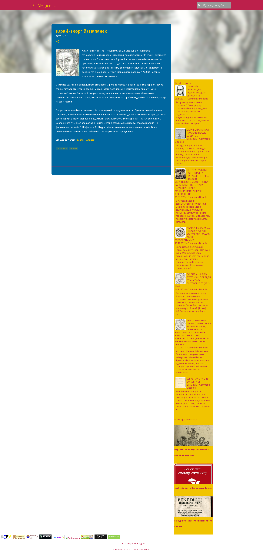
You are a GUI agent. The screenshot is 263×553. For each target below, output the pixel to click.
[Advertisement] (111, 198)
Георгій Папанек (85, 139)
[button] (57, 41)
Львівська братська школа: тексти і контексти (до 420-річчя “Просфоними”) (193, 234)
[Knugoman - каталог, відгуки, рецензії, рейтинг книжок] (87, 538)
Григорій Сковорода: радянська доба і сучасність (197, 91)
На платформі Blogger (133, 543)
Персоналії (73, 148)
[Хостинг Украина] (59, 538)
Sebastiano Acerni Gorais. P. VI (198, 380)
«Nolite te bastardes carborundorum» (193, 488)
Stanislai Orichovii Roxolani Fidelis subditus (198, 132)
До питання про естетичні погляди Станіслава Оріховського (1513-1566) (193, 280)
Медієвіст (47, 5)
